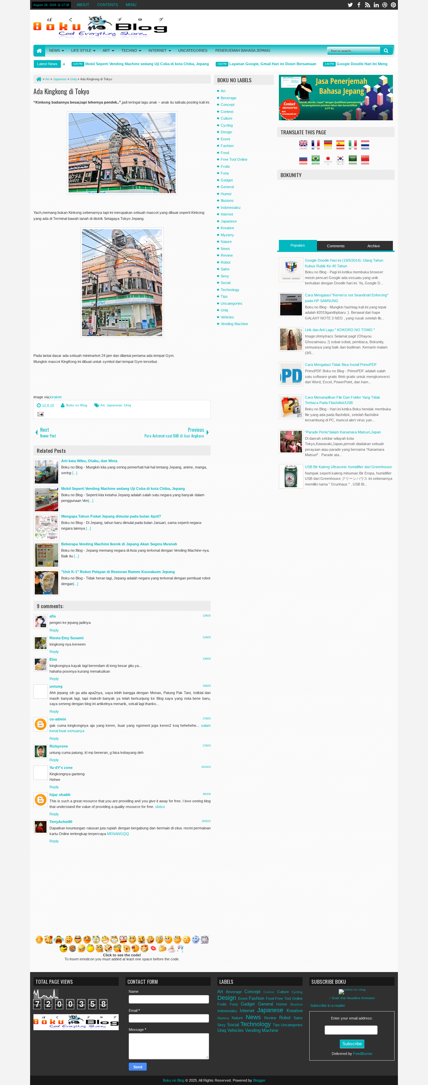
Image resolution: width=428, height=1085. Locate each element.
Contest (227, 112)
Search (386, 51)
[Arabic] (354, 162)
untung (56, 686)
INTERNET (157, 50)
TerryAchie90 (60, 822)
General (227, 187)
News (225, 249)
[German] (329, 147)
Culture (226, 118)
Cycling (227, 125)
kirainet (56, 397)
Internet (227, 214)
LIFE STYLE (81, 50)
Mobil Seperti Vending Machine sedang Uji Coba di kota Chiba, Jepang (136, 64)
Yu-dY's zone (61, 768)
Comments (336, 246)
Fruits (225, 166)
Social (225, 283)
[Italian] (354, 147)
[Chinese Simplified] (366, 162)
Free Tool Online (234, 159)
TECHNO (129, 50)
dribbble (385, 5)
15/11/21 (206, 821)
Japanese (114, 405)
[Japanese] (329, 162)
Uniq (127, 405)
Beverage (228, 98)
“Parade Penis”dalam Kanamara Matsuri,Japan (343, 432)
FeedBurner (362, 1054)
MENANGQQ (118, 834)
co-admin (57, 719)
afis (52, 616)
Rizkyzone (58, 746)
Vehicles (227, 317)
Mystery (227, 235)
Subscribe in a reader (327, 1005)
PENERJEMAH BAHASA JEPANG (243, 50)
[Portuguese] (317, 162)
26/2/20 (207, 794)
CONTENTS (107, 5)
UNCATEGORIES (192, 50)
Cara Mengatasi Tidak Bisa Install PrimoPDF (341, 365)
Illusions (227, 200)
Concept (227, 105)
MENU (131, 5)
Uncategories (231, 303)
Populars (298, 245)
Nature (226, 242)
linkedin (376, 5)
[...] (74, 473)
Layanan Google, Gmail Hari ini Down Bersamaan (261, 64)
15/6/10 (207, 685)
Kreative (227, 228)
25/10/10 (206, 767)
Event (225, 139)
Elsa (53, 659)
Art (102, 405)
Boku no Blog (76, 405)
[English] (305, 147)
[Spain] (342, 147)
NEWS (54, 50)
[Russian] (305, 162)
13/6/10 (207, 658)
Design (226, 132)
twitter (350, 5)
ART (106, 50)
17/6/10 (207, 718)
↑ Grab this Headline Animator (352, 998)
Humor (226, 194)
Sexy (225, 276)
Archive (373, 246)
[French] (317, 147)
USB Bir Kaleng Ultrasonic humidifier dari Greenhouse (348, 467)
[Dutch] (366, 147)
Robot (225, 262)
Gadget (227, 180)
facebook (358, 5)
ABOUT (83, 5)
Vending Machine (234, 324)
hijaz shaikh (60, 795)
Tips (224, 296)
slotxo (160, 807)
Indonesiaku (230, 208)
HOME (39, 50)
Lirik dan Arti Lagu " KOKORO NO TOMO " (340, 330)
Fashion (227, 146)
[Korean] (342, 162)
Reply (54, 630)
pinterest (393, 5)
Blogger (259, 1080)
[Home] (38, 79)
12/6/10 (207, 615)
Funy (225, 173)
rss (367, 5)
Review (227, 255)
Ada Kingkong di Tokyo (61, 91)
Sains (225, 269)
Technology (230, 290)
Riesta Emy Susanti (66, 638)
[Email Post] (39, 415)
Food (225, 153)
